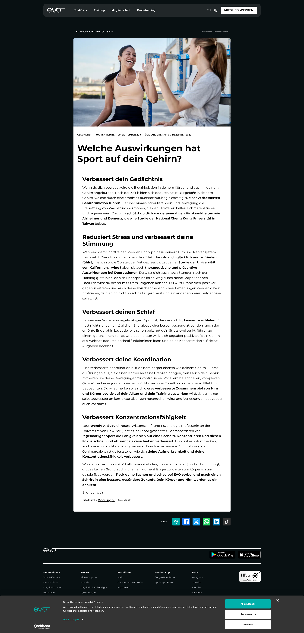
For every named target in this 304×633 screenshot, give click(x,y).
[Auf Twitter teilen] (196, 521)
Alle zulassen (248, 603)
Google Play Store (165, 577)
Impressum (123, 587)
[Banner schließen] (277, 600)
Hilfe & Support (88, 577)
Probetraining (146, 10)
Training (99, 10)
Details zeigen (71, 619)
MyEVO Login (88, 592)
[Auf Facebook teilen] (186, 521)
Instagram (197, 577)
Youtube (196, 587)
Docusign (106, 500)
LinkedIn (196, 582)
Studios (79, 10)
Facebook (197, 592)
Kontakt (84, 582)
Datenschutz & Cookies (130, 582)
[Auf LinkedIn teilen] (216, 521)
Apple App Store (164, 582)
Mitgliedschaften (52, 587)
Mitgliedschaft (120, 10)
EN (209, 10)
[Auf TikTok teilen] (226, 521)
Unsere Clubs (50, 582)
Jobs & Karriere (51, 577)
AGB (120, 577)
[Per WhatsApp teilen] (206, 521)
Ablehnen (248, 624)
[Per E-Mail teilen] (176, 521)
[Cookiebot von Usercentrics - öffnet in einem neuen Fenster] (42, 626)
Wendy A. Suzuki (104, 426)
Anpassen (246, 614)
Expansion (49, 592)
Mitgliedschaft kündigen (94, 587)
